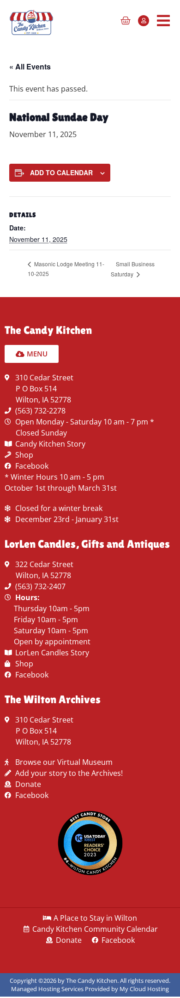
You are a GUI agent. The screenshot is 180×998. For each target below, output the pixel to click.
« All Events (30, 66)
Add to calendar (61, 172)
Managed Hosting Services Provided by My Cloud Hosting (90, 989)
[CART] (125, 20)
